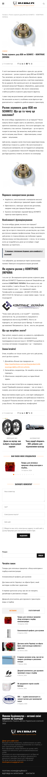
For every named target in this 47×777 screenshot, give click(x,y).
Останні (12, 611)
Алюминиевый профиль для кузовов (16, 577)
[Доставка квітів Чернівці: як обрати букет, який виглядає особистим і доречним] (8, 646)
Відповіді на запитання (12, 773)
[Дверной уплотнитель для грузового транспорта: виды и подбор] (8, 673)
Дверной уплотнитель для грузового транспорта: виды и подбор (30, 671)
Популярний (34, 611)
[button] (4, 468)
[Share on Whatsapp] (24, 64)
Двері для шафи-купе (10, 741)
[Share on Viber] (31, 64)
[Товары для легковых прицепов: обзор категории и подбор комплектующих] (11, 466)
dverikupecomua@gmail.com (12, 762)
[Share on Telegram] (27, 64)
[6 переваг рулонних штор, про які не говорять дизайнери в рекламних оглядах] (8, 660)
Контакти (30, 773)
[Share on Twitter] (20, 64)
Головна (5, 15)
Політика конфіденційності (14, 771)
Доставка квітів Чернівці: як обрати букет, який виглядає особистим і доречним (30, 645)
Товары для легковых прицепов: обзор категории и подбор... (32, 465)
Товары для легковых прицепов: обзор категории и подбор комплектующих (29, 619)
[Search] (44, 4)
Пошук (4, 552)
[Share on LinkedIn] (22, 64)
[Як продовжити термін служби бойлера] (8, 686)
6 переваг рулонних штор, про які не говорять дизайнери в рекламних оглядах (30, 659)
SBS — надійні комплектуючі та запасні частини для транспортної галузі (29, 698)
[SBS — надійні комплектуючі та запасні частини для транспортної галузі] (8, 699)
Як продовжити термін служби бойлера (28, 684)
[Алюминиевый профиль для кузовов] (8, 633)
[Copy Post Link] (29, 64)
